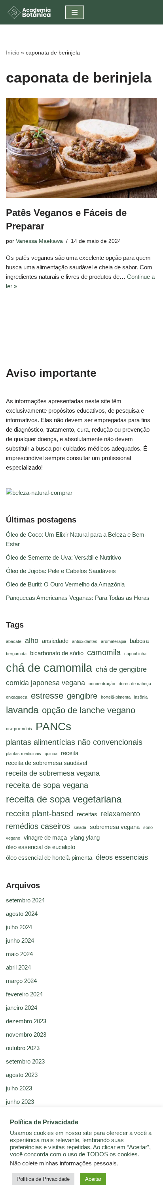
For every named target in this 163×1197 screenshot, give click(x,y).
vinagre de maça (45, 837)
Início (12, 52)
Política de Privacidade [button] (43, 1179)
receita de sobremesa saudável (46, 763)
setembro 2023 (25, 1061)
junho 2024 (20, 940)
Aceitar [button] (93, 1179)
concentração (102, 683)
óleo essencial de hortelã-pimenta (49, 858)
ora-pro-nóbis (19, 728)
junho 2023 (20, 1101)
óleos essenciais (122, 857)
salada (80, 827)
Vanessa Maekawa (39, 241)
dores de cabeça (135, 683)
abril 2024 (18, 967)
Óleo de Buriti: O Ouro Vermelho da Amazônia (65, 584)
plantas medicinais (23, 753)
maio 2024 (19, 954)
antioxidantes (84, 641)
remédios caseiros (38, 826)
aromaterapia (113, 641)
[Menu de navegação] (74, 12)
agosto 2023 (22, 1074)
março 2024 (21, 980)
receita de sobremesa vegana (53, 773)
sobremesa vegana (115, 827)
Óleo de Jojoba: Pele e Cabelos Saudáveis (61, 570)
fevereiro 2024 (24, 994)
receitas (87, 814)
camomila (104, 652)
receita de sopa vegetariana (63, 799)
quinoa (51, 753)
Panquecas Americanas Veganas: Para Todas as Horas (78, 597)
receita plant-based (39, 813)
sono (148, 827)
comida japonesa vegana (45, 683)
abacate (13, 641)
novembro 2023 (26, 1034)
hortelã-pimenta (116, 697)
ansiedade (55, 641)
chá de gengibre (121, 669)
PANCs (53, 726)
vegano (13, 838)
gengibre (82, 696)
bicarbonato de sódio (56, 653)
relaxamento (120, 814)
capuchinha (135, 653)
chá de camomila (49, 667)
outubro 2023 (23, 1048)
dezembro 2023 (26, 1021)
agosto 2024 (22, 913)
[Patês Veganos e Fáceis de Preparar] (81, 148)
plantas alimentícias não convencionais (74, 742)
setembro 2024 (25, 900)
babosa (139, 641)
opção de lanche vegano (88, 710)
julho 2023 (19, 1088)
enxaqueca (16, 697)
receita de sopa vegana (47, 785)
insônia (141, 697)
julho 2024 (19, 927)
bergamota (16, 653)
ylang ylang (85, 837)
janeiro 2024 (21, 1007)
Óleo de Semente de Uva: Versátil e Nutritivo (63, 557)
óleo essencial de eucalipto (40, 847)
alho (31, 641)
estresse (47, 696)
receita (69, 753)
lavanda (22, 710)
